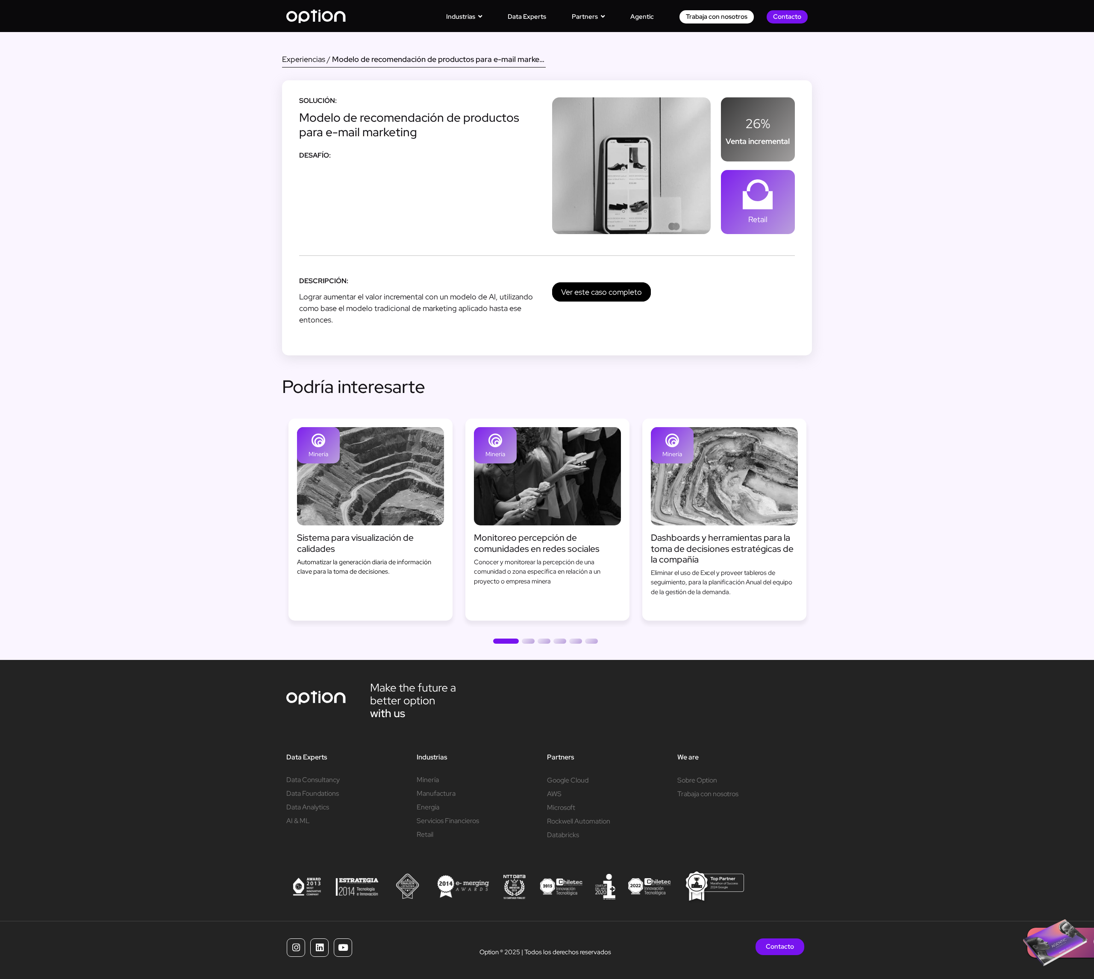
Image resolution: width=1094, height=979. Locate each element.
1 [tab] (506, 643)
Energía (428, 807)
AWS (554, 793)
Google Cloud (567, 780)
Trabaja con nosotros (707, 793)
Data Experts (306, 757)
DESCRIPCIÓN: (323, 281)
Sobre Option (697, 780)
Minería (318, 454)
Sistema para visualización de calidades (355, 543)
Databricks (563, 834)
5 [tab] (575, 643)
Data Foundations (312, 793)
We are (688, 757)
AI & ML (298, 820)
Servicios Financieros (448, 820)
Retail (758, 219)
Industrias (432, 757)
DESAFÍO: (315, 155)
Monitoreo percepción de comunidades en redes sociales (537, 543)
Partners (560, 757)
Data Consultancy (313, 779)
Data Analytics (307, 807)
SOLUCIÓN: (318, 100)
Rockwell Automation (578, 821)
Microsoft (561, 807)
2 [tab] (528, 643)
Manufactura (436, 793)
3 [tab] (544, 643)
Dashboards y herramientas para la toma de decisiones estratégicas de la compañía (722, 548)
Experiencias (303, 59)
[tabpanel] (370, 520)
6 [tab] (591, 643)
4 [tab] (559, 643)
